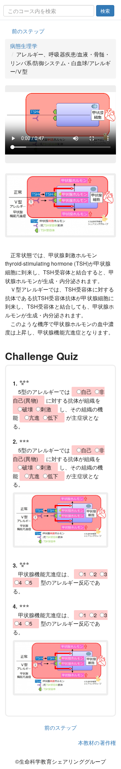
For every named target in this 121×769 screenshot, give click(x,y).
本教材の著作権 (97, 743)
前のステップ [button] (28, 31)
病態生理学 (23, 46)
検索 (105, 10)
